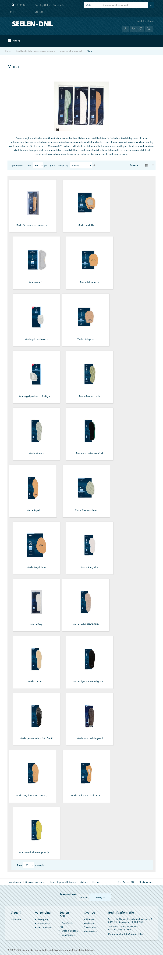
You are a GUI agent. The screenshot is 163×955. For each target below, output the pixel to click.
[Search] (151, 5)
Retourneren (43, 923)
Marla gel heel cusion (36, 339)
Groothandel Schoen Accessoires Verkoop (35, 50)
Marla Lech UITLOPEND (85, 624)
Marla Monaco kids (89, 396)
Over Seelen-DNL (126, 881)
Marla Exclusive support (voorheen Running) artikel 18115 (36, 852)
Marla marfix (36, 282)
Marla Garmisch (36, 681)
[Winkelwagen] (149, 29)
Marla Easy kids (89, 567)
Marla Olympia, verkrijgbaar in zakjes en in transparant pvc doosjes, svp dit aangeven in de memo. (89, 681)
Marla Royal (33, 510)
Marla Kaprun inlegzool (90, 738)
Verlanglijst (140, 29)
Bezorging (42, 919)
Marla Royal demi (36, 567)
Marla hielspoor (85, 339)
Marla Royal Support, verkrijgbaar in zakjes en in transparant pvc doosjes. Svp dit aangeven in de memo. (33, 795)
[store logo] (32, 24)
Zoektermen (15, 881)
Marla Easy (36, 624)
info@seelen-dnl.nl (133, 934)
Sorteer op (63, 165)
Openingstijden (42, 4)
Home (8, 50)
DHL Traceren (44, 927)
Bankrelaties (59, 4)
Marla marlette (86, 224)
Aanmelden (133, 29)
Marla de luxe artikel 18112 (86, 795)
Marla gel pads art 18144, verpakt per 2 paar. (36, 396)
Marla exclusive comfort (89, 453)
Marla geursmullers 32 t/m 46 (36, 738)
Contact (39, 11)
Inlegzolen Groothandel (71, 50)
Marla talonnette (89, 282)
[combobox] (127, 5)
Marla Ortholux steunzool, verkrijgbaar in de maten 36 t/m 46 (33, 224)
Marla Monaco (36, 453)
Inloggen (125, 29)
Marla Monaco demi (86, 510)
